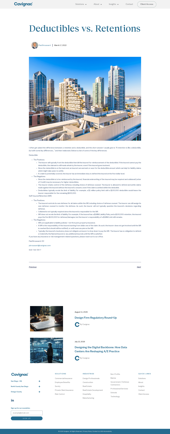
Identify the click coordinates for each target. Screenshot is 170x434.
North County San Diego (19, 386)
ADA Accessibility (106, 431)
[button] (26, 381)
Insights (112, 4)
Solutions (79, 4)
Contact (129, 4)
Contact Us (96, 431)
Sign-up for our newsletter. (20, 408)
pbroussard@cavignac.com (40, 245)
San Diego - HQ (16, 381)
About (96, 4)
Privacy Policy (87, 431)
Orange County (16, 392)
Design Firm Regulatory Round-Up (96, 318)
